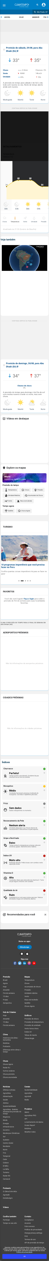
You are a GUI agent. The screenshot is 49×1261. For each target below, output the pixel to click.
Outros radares (9, 1071)
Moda (5, 1120)
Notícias (6, 1087)
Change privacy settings (33, 1233)
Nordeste (6, 1146)
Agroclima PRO (30, 1115)
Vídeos (6, 1207)
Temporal (6, 1156)
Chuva (27, 490)
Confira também (9, 1216)
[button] (37, 5)
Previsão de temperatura (34, 1022)
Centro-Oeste (8, 1143)
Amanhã (35, 17)
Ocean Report (29, 1125)
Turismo (6, 1172)
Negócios (6, 1117)
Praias (5, 1000)
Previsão (6, 977)
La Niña (6, 1169)
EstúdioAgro (7, 1198)
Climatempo (24, 947)
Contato (27, 1216)
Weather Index (30, 1132)
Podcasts (6, 1046)
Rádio (26, 1100)
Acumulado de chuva (32, 987)
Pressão (40, 490)
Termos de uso (30, 1239)
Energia (6, 1123)
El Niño (5, 1166)
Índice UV (28, 1032)
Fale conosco (29, 1226)
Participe (6, 1220)
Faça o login (29, 599)
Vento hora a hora (31, 1028)
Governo (6, 1130)
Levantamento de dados (33, 1122)
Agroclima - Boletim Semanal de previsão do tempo (12, 1111)
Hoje (21, 17)
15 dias (6, 996)
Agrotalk (6, 1195)
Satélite (10, 511)
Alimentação (8, 1096)
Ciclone (6, 1163)
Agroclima (7, 1093)
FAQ (26, 1236)
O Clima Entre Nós (10, 1191)
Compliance (29, 1220)
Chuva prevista (9, 1074)
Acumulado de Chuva (35, 495)
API (25, 1119)
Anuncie (27, 1223)
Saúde (5, 1100)
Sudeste (6, 1140)
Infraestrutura (8, 1127)
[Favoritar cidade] (4, 49)
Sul (4, 1137)
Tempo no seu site (10, 1223)
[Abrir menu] (4, 5)
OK (25, 1256)
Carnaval (6, 1179)
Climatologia (29, 1038)
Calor (5, 1159)
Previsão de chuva (31, 1019)
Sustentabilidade (9, 1106)
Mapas (27, 977)
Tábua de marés (30, 1035)
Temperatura (12, 490)
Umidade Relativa (14, 495)
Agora (7, 17)
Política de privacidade (24, 1252)
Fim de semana (9, 993)
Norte (5, 1150)
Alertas (5, 1103)
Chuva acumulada (10, 1077)
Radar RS (6, 1176)
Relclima (6, 1043)
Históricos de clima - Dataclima (10, 1039)
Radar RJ (6, 1068)
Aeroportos (7, 1003)
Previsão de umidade (32, 1025)
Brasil (5, 980)
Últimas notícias (9, 1090)
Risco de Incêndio (26, 501)
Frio (4, 1153)
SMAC (26, 1112)
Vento (10, 501)
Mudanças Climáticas (11, 1133)
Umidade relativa (30, 993)
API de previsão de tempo (34, 1243)
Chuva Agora (25, 511)
